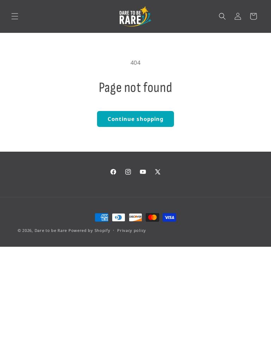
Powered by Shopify (89, 230)
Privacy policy (131, 230)
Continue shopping (135, 118)
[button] (15, 16)
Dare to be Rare (51, 230)
